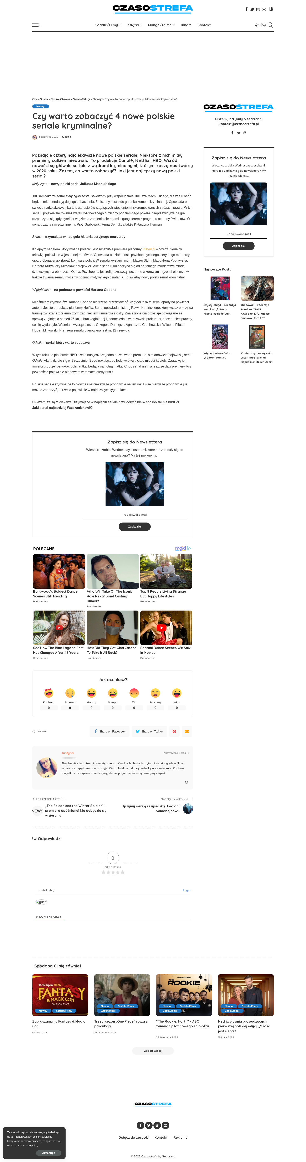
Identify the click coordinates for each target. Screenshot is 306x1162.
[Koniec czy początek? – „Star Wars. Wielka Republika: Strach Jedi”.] (257, 336)
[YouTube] (264, 9)
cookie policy (30, 1145)
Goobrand (168, 1156)
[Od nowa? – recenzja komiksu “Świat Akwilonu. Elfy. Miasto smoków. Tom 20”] (257, 288)
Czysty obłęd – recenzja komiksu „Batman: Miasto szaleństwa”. (220, 309)
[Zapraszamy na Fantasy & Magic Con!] (60, 995)
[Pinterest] (174, 731)
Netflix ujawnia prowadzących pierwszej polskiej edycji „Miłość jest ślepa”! (244, 1026)
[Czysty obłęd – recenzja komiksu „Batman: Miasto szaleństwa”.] (220, 288)
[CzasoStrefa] (153, 9)
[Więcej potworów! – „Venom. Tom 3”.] (220, 336)
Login (186, 890)
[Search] (270, 25)
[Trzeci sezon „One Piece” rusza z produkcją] (122, 995)
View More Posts (175, 753)
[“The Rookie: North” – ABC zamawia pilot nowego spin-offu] (184, 995)
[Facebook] (246, 9)
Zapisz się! (134, 526)
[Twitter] (252, 9)
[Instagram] (258, 9)
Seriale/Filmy (64, 1010)
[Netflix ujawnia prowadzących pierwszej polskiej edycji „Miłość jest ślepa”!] (246, 995)
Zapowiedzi (108, 1010)
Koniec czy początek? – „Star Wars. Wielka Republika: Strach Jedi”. (257, 357)
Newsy (40, 106)
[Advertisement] (153, 63)
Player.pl (148, 249)
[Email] (187, 731)
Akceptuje (48, 1153)
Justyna (66, 137)
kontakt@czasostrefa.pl (239, 124)
